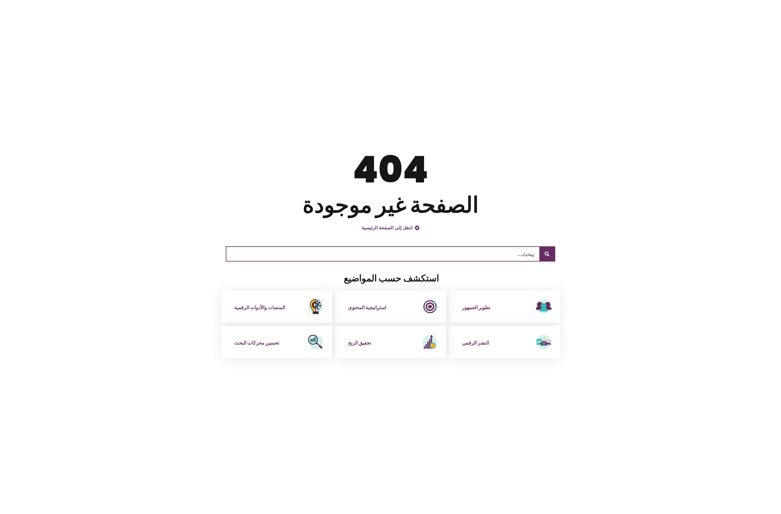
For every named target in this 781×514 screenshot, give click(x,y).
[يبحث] (547, 254)
